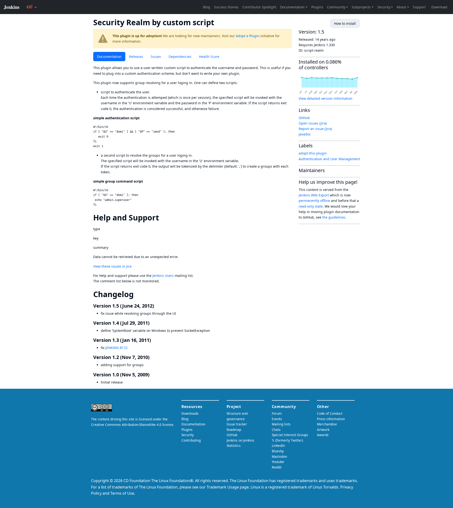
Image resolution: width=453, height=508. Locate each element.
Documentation (109, 56)
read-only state (311, 206)
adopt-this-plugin (313, 153)
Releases (136, 56)
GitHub (304, 117)
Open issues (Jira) (313, 123)
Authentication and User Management (329, 159)
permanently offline (314, 200)
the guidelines (333, 217)
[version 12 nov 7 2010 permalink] (152, 357)
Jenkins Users (163, 275)
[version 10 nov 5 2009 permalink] (152, 375)
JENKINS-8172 (116, 347)
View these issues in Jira (112, 266)
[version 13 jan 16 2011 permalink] (154, 340)
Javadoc (305, 134)
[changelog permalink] (138, 294)
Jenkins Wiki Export (314, 195)
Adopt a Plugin (247, 36)
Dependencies (180, 56)
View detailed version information (325, 98)
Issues (156, 56)
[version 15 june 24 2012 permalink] (157, 306)
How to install (345, 23)
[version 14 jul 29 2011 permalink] (152, 323)
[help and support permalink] (163, 217)
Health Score (209, 56)
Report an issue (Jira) (315, 128)
